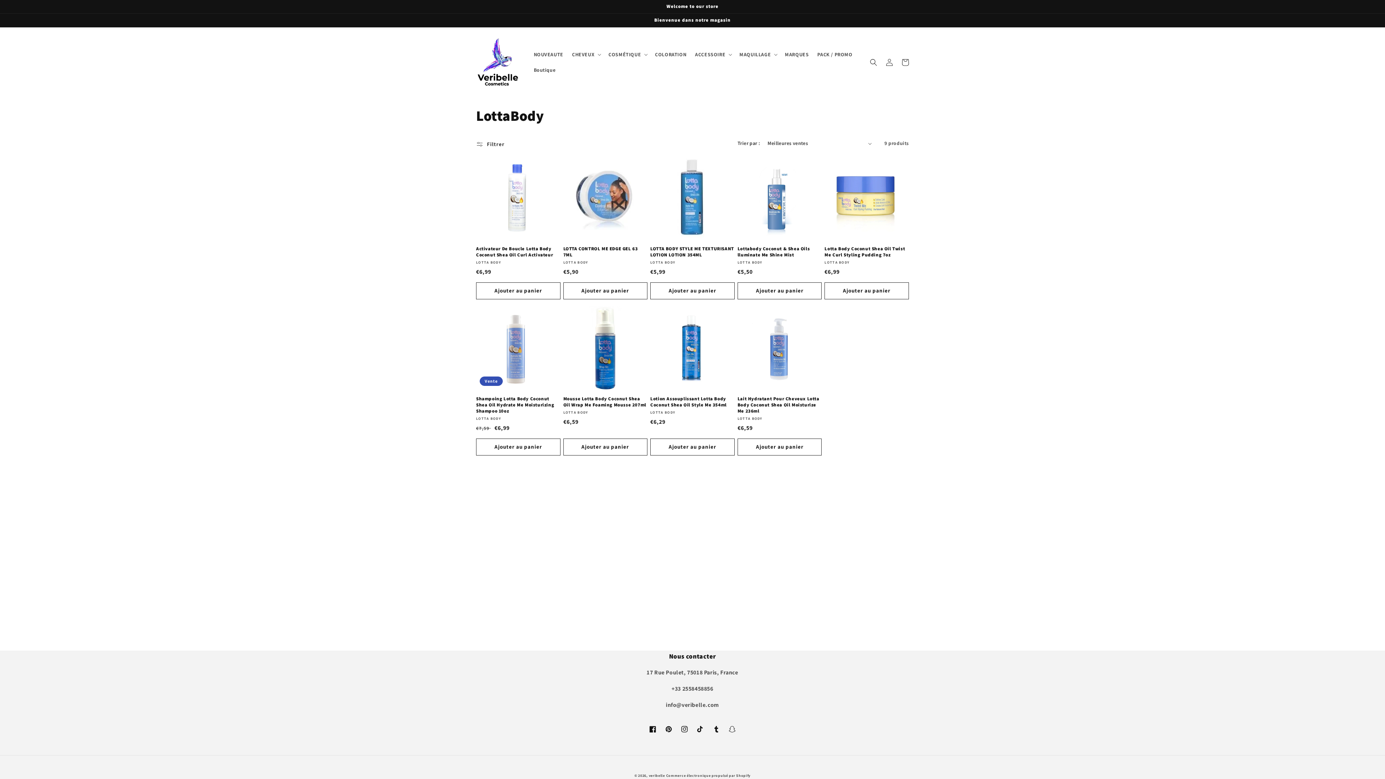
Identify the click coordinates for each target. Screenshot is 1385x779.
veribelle (657, 775)
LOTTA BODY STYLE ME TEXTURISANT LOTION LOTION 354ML (692, 252)
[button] (586, 54)
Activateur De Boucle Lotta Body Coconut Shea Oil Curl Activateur (514, 252)
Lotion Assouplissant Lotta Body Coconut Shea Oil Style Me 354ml (688, 402)
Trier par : (749, 143)
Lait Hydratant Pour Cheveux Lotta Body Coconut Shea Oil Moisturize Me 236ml (778, 405)
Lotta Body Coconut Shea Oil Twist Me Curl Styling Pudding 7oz (865, 252)
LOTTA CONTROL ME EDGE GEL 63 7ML (600, 252)
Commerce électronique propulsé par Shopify (708, 775)
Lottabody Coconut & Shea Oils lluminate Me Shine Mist (774, 252)
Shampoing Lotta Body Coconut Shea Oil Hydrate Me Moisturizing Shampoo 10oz (515, 405)
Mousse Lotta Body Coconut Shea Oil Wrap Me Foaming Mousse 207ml (604, 402)
